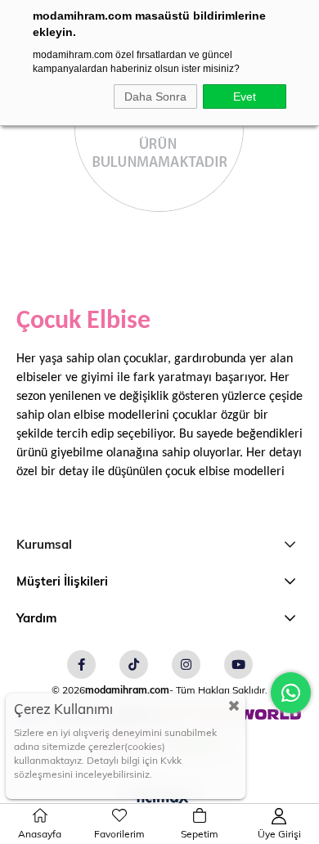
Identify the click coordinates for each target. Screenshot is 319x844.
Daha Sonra (155, 96)
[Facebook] (81, 664)
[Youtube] (238, 664)
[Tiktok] (133, 664)
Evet (244, 96)
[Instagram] (186, 664)
